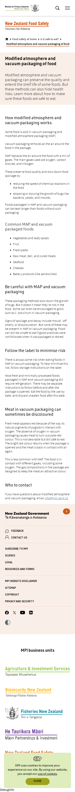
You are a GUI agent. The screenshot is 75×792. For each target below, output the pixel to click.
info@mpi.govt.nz (56, 498)
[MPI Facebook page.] (7, 613)
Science (10, 556)
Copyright (12, 595)
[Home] (7, 39)
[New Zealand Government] (37, 516)
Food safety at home (24, 39)
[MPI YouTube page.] (22, 613)
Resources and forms (19, 569)
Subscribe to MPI (16, 549)
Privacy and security (19, 601)
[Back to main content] (66, 511)
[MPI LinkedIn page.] (31, 613)
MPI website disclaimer (21, 581)
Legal (9, 562)
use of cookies (47, 774)
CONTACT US (19, 538)
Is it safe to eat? (49, 39)
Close (37, 781)
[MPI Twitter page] (14, 613)
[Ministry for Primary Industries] (22, 8)
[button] (7, 623)
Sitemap (10, 588)
